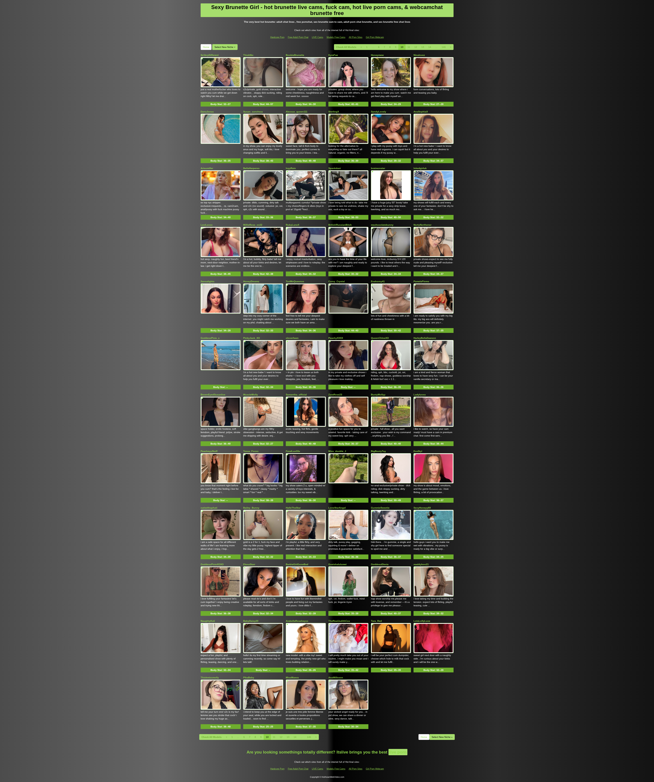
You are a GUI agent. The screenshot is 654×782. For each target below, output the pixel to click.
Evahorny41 (378, 281)
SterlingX (333, 111)
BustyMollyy (378, 394)
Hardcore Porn (277, 37)
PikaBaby (248, 677)
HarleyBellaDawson (425, 338)
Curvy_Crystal (336, 281)
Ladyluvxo (420, 394)
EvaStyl (418, 451)
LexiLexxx (207, 224)
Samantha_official (296, 394)
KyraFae (333, 55)
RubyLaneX (292, 224)
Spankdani (334, 168)
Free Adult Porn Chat (298, 37)
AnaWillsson (335, 677)
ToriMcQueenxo (295, 281)
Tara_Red (376, 621)
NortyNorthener (422, 224)
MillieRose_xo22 (252, 224)
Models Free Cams (336, 37)
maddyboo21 (421, 564)
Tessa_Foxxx (251, 451)
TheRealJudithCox (339, 621)
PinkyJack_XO (251, 338)
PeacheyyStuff (209, 451)
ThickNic (248, 55)
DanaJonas (207, 111)
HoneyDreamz (251, 281)
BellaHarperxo (251, 168)
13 (422, 47)
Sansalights (207, 281)
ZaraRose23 (335, 394)
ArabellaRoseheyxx (297, 621)
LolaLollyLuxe (422, 621)
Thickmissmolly (210, 677)
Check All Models (346, 47)
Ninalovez (419, 55)
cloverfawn (292, 338)
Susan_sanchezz (253, 111)
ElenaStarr (249, 564)
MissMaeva (292, 677)
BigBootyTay (378, 451)
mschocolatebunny (382, 224)
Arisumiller (207, 168)
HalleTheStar (293, 507)
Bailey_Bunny (251, 507)
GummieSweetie (380, 507)
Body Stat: (221, 104)
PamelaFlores (421, 281)
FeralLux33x (293, 451)
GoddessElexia (379, 564)
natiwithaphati (209, 507)
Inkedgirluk (420, 168)
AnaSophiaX (421, 111)
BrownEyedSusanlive (213, 394)
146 (444, 47)
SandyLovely (378, 111)
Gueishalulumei (337, 564)
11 (409, 47)
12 (415, 47)
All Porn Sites (355, 37)
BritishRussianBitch (340, 224)
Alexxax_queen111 (296, 111)
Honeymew (377, 55)
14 (429, 47)
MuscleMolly (250, 394)
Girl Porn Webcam (375, 37)
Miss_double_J (337, 451)
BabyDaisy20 (250, 621)
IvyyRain (291, 168)
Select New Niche (224, 47)
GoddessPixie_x (210, 338)
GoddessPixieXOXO (212, 564)
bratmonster (378, 168)
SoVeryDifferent (210, 55)
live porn (398, 752)
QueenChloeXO (380, 338)
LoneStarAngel (337, 507)
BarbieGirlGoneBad (297, 564)
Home (206, 47)
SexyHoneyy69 (422, 507)
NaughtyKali (208, 621)
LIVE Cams (317, 37)
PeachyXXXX (335, 338)
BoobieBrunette (295, 55)
